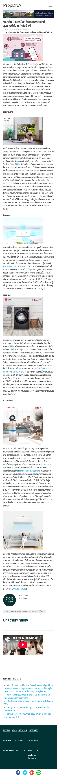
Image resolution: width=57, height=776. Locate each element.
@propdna (31, 758)
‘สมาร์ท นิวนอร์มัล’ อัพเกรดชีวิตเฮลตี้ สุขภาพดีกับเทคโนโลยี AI (24, 611)
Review (6, 730)
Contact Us (32, 750)
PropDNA (22, 30)
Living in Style (9, 740)
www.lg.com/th (19, 589)
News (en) (22, 730)
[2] (11, 346)
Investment (8, 750)
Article (22, 740)
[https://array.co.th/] (28, 14)
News (14, 730)
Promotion (32, 740)
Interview (33, 730)
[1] (17, 164)
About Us (20, 750)
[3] (20, 368)
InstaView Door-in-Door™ (15, 266)
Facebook (31, 755)
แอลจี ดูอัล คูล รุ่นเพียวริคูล (29, 471)
